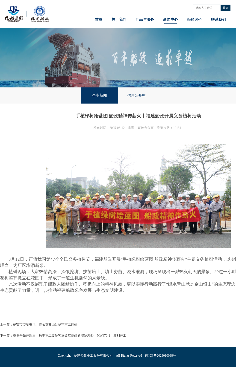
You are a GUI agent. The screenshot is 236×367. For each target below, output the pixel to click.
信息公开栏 (136, 95)
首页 (98, 19)
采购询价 (194, 19)
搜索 (225, 7)
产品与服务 (145, 19)
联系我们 (218, 19)
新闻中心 (170, 19)
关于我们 (119, 19)
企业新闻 (99, 95)
